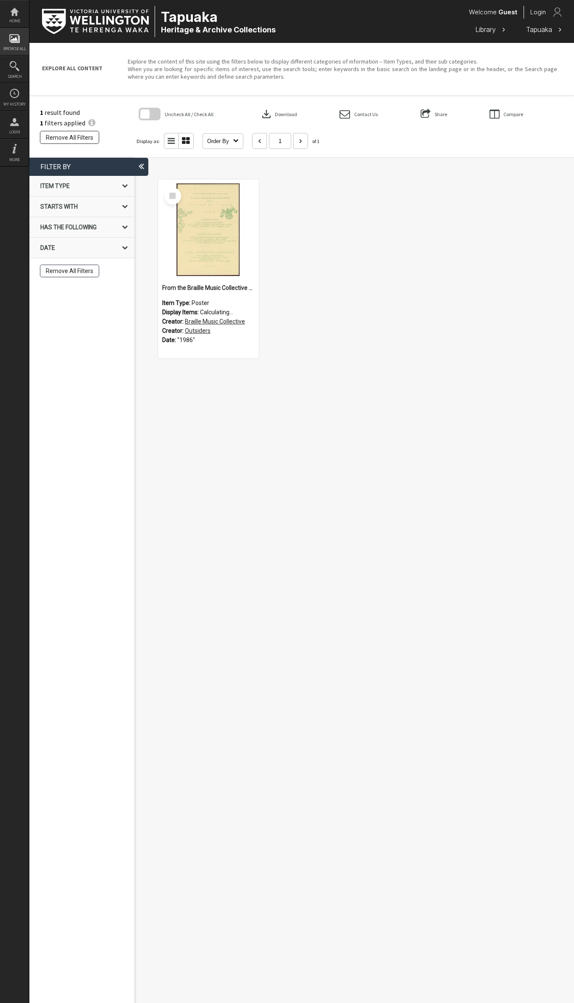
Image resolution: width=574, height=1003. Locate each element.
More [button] (14, 159)
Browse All (14, 48)
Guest (507, 12)
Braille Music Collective (215, 321)
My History (14, 104)
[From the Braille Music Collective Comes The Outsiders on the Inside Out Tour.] (208, 229)
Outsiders (198, 330)
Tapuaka (540, 29)
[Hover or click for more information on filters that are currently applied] (91, 123)
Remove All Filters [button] (69, 137)
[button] (358, 114)
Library (486, 29)
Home (14, 21)
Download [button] (278, 114)
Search (15, 76)
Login (14, 132)
